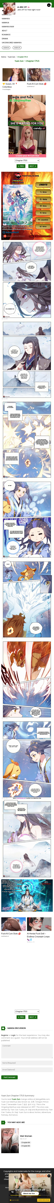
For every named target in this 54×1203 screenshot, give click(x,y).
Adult (4, 30)
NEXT (32, 166)
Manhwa (6, 18)
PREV (22, 166)
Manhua (5, 22)
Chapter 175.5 (22, 57)
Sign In (6, 48)
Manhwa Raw (8, 26)
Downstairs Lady (27, 1136)
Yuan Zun (11, 57)
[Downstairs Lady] (10, 1140)
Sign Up (17, 48)
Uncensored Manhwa (11, 42)
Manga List (7, 14)
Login (13, 1035)
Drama (5, 38)
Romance (6, 34)
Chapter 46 (25, 1146)
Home (3, 57)
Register (4, 1035)
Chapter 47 (25, 1142)
